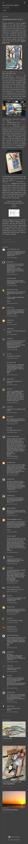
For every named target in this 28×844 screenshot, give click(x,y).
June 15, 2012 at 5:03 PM (12, 631)
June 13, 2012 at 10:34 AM (12, 552)
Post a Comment (6, 715)
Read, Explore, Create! (10, 5)
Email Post (8, 239)
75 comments (9, 740)
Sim (8, 354)
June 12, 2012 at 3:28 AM (12, 257)
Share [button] (3, 239)
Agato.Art (9, 706)
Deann (8, 665)
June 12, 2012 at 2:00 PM (12, 423)
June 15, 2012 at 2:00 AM (12, 622)
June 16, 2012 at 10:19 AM (12, 661)
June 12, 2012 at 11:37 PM (12, 491)
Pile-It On (23, 122)
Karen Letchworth (11, 436)
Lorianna (9, 652)
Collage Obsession (20, 71)
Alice (8, 595)
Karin (8, 406)
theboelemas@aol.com (13, 519)
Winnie (9, 416)
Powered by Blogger (15, 836)
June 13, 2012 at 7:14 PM (12, 563)
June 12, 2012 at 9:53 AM (12, 334)
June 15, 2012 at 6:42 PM (12, 647)
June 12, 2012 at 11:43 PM (12, 504)
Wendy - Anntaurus (12, 587)
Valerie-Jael (10, 508)
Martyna (9, 379)
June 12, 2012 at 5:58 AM (12, 285)
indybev (9, 328)
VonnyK (9, 568)
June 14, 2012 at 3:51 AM (12, 591)
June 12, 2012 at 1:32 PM (12, 402)
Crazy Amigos (20, 180)
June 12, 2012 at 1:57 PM (12, 412)
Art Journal (8, 241)
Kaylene (9, 320)
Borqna (9, 261)
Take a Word (11, 181)
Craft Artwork (20, 73)
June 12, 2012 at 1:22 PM (12, 384)
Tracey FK (9, 607)
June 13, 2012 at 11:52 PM (12, 583)
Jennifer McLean (11, 635)
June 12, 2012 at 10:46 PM (12, 474)
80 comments (9, 812)
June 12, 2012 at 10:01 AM (12, 349)
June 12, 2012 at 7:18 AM (12, 324)
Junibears (9, 479)
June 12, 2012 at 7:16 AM (12, 315)
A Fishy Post (7, 738)
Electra (8, 556)
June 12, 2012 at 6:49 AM (12, 303)
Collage (14, 241)
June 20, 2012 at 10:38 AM (12, 711)
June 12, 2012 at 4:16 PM (12, 432)
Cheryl (8, 338)
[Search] (25, 2)
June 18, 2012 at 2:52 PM (12, 702)
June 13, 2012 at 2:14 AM (12, 515)
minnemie (9, 692)
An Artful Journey (10, 810)
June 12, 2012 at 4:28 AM (12, 274)
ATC (12, 241)
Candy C (9, 307)
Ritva (8, 428)
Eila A (8, 389)
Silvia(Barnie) (10, 626)
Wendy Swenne (11, 289)
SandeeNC (9, 462)
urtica (8, 618)
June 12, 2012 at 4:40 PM (12, 458)
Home (4, 10)
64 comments (9, 786)
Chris (8, 675)
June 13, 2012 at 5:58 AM (12, 531)
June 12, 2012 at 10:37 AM (12, 358)
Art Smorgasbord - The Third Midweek (11, 783)
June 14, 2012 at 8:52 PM (12, 602)
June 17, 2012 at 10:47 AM (12, 688)
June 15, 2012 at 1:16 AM (12, 614)
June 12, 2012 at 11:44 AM (12, 374)
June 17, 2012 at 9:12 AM (12, 671)
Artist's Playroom (16, 75)
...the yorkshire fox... (12, 249)
